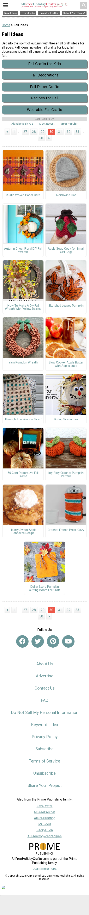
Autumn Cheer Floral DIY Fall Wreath (23, 250)
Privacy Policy (45, 736)
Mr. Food (44, 824)
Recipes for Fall (44, 98)
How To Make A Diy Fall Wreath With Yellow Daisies (23, 307)
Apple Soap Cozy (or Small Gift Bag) (66, 250)
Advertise (44, 675)
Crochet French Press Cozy (66, 530)
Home (6, 25)
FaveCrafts (45, 806)
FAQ (44, 700)
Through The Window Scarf (23, 419)
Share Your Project (45, 785)
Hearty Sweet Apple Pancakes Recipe (23, 531)
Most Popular (69, 123)
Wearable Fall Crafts (44, 109)
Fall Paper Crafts (44, 86)
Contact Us (45, 688)
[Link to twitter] (37, 641)
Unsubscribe (44, 773)
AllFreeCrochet (44, 812)
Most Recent (46, 123)
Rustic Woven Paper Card (23, 195)
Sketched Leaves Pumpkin (66, 305)
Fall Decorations (44, 75)
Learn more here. (44, 869)
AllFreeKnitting (44, 818)
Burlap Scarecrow (66, 419)
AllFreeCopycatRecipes (45, 836)
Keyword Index (44, 724)
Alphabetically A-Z (22, 123)
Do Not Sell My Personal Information (44, 712)
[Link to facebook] (22, 641)
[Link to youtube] (68, 641)
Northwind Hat (66, 195)
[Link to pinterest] (53, 641)
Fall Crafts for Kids (44, 63)
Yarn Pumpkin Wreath (23, 362)
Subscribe (44, 748)
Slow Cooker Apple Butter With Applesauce (66, 364)
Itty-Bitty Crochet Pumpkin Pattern (66, 474)
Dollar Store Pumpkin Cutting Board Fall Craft (44, 588)
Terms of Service (44, 761)
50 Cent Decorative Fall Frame (23, 474)
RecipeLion (44, 830)
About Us (44, 663)
